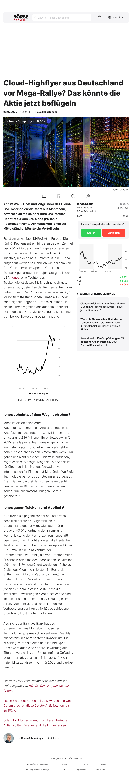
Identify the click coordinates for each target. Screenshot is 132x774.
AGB (86, 764)
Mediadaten (101, 769)
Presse (103, 764)
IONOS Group (38, 400)
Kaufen (91, 232)
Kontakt (63, 769)
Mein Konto (119, 17)
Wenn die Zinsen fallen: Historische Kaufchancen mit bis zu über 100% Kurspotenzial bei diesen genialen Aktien (101, 324)
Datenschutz (66, 764)
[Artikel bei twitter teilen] (88, 196)
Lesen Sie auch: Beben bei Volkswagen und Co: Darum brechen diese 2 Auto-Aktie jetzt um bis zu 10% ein (37, 705)
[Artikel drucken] (58, 196)
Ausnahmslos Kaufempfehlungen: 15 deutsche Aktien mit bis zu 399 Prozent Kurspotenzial (102, 341)
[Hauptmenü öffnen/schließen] (8, 17)
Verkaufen (114, 232)
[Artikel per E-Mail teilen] (44, 196)
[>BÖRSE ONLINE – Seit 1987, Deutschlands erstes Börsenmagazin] (21, 17)
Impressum (81, 769)
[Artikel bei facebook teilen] (73, 196)
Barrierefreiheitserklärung (37, 764)
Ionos (15, 277)
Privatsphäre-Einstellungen (38, 769)
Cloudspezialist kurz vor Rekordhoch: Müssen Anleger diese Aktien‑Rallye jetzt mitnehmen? (102, 307)
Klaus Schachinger (32, 738)
